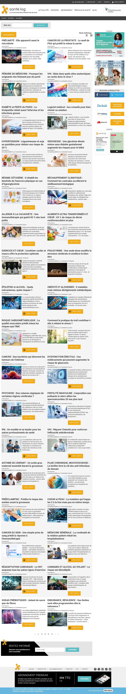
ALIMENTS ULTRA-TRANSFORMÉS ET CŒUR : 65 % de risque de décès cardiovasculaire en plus (67, 217)
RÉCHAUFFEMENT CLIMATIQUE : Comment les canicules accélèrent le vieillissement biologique (66, 180)
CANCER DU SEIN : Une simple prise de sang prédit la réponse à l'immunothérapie (22, 535)
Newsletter (42, 669)
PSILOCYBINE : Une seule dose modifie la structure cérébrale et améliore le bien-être (69, 253)
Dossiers (55, 10)
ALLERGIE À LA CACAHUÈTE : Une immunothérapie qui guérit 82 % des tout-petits (24, 217)
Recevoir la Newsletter (109, 91)
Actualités (43, 10)
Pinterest (102, 669)
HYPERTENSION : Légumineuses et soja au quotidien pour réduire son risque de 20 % (23, 144)
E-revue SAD (91, 2)
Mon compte (119, 2)
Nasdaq (107, 9)
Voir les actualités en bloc (91, 35)
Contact (85, 669)
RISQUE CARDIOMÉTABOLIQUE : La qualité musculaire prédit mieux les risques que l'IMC (21, 323)
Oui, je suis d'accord (95, 690)
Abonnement (67, 10)
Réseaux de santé (82, 10)
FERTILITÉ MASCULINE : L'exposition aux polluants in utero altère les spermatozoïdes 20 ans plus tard (69, 396)
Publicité (69, 669)
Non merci (108, 690)
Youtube (110, 669)
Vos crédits (117, 114)
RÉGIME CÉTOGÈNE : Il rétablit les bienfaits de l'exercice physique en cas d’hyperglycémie (22, 180)
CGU (77, 669)
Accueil (3, 18)
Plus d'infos (39, 691)
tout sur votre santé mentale (117, 105)
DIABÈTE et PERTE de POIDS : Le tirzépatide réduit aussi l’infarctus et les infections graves (23, 110)
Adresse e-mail (40, 646)
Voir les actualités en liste (87, 35)
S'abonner (72, 650)
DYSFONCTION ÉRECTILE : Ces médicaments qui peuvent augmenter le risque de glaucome (68, 359)
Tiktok (106, 669)
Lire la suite (28, 67)
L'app (99, 2)
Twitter (99, 669)
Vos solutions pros (117, 122)
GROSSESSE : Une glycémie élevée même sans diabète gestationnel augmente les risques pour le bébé (66, 144)
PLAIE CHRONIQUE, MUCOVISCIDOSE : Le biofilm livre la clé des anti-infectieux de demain (68, 465)
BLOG (94, 10)
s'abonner (84, 679)
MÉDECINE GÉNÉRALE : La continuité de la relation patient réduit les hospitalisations (68, 535)
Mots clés (7, 25)
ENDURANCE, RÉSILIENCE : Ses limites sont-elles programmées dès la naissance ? (68, 603)
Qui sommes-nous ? (56, 669)
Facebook (95, 669)
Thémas (106, 2)
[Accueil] (5, 10)
